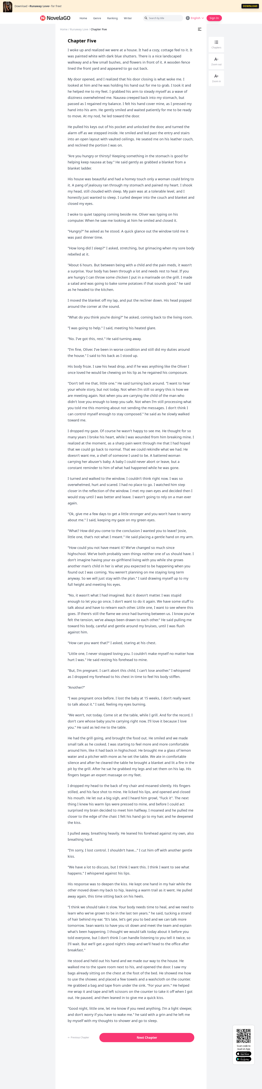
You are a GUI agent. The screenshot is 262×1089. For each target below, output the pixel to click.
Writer (129, 18)
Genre (97, 18)
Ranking (112, 18)
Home (83, 18)
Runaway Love (79, 29)
